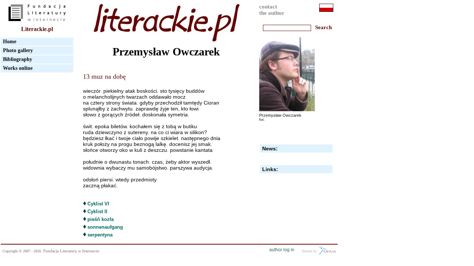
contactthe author (271, 10)
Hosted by (310, 251)
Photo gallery (18, 50)
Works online (18, 68)
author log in (281, 249)
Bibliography (17, 59)
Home (9, 41)
